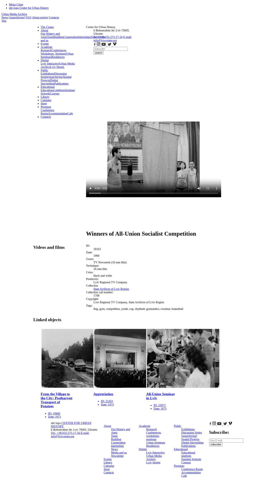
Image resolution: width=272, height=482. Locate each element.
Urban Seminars (155, 442)
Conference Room (47, 112)
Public (44, 70)
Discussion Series (191, 432)
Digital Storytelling (49, 82)
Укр (3, 20)
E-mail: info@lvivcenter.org (112, 38)
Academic (47, 47)
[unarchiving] (17, 17)
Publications (61, 83)
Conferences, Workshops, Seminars (54, 52)
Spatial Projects (190, 439)
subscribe (216, 444)
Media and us (119, 452)
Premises (46, 106)
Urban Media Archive (14, 14)
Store (44, 103)
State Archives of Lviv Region (111, 288)
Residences (58, 57)
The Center (47, 27)
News (4, 17)
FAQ (28, 17)
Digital (45, 60)
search (98, 52)
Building (58, 37)
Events (45, 43)
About (44, 30)
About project (40, 17)
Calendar (46, 100)
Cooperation (71, 37)
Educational (48, 86)
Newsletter (117, 455)
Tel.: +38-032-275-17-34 (107, 37)
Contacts (54, 17)
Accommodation (57, 113)
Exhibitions (47, 73)
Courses (54, 93)
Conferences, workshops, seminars (154, 436)
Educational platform (53, 90)
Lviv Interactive (50, 63)
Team (50, 37)
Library (45, 96)
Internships (117, 445)
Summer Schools (191, 459)
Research (46, 50)
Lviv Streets (57, 67)
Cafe (70, 113)
